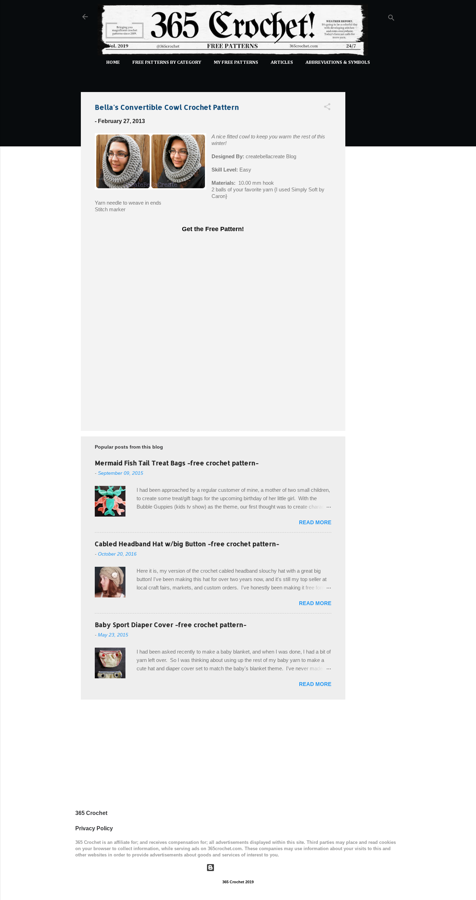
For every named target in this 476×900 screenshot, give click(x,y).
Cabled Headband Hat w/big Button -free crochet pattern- (187, 544)
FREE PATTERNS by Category (166, 62)
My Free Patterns (236, 62)
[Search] (391, 19)
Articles (282, 62)
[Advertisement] (373, 191)
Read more (315, 522)
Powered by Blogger (242, 867)
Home (113, 62)
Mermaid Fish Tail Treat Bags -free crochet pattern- (177, 463)
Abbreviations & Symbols (338, 62)
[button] (327, 107)
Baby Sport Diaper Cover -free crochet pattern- (170, 624)
